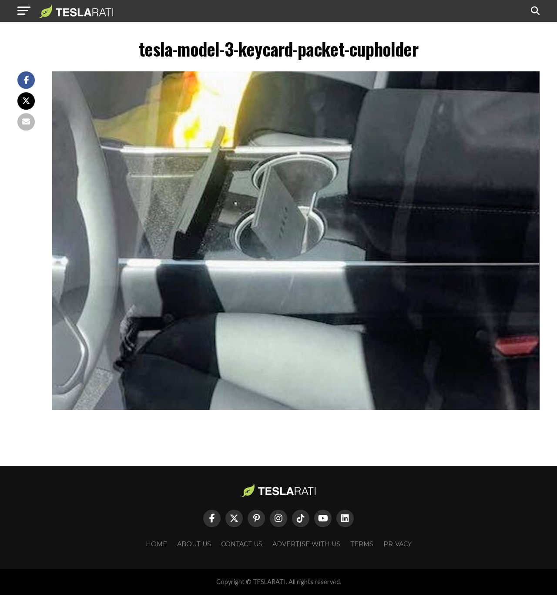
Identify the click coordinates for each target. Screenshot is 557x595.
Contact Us (241, 544)
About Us (194, 544)
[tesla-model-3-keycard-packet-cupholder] (296, 407)
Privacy (397, 544)
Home (156, 544)
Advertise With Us (306, 544)
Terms (361, 544)
